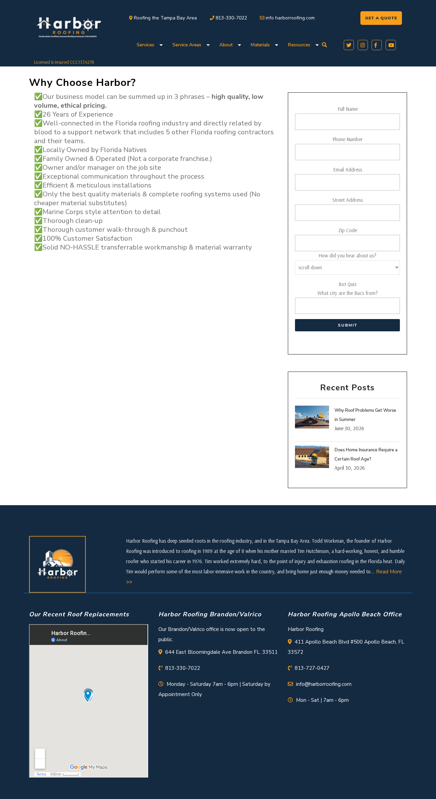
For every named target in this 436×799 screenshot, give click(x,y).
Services (145, 45)
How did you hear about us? (347, 255)
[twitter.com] (347, 44)
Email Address (347, 169)
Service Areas (186, 45)
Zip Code (347, 230)
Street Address (347, 200)
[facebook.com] (375, 44)
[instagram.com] (361, 44)
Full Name (348, 109)
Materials (260, 45)
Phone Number (347, 139)
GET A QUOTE (381, 18)
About (226, 45)
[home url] (57, 563)
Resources (299, 45)
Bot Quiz (347, 288)
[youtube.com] (389, 44)
